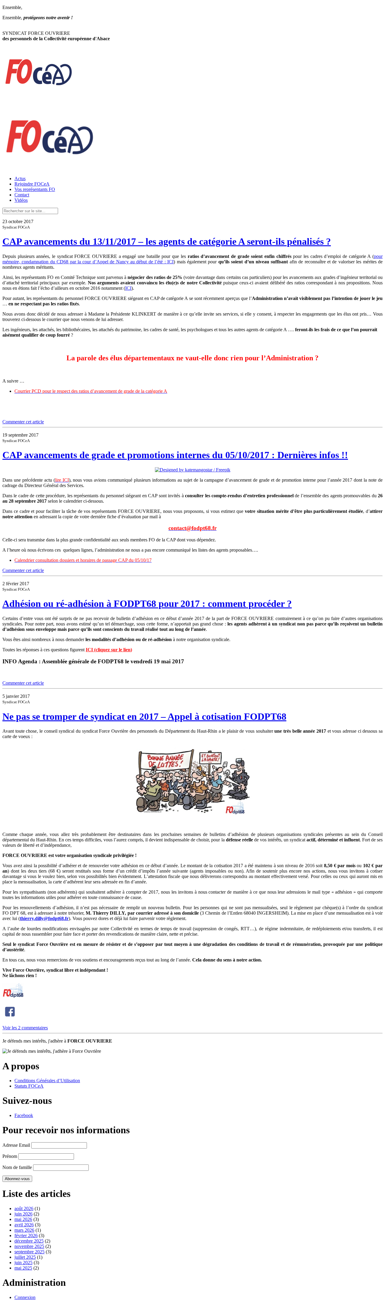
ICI (128, 288)
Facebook (23, 1115)
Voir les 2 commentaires (25, 1027)
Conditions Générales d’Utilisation (47, 1080)
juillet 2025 (25, 1257)
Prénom (9, 1156)
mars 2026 (24, 1230)
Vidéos (21, 200)
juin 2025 (23, 1262)
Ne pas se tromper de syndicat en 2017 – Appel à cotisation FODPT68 (144, 716)
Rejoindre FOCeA (32, 183)
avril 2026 (24, 1224)
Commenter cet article (23, 421)
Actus (20, 178)
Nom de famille (17, 1167)
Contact (21, 194)
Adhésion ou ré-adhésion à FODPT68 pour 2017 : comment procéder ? (147, 603)
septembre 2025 (29, 1251)
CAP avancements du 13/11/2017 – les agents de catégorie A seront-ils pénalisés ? (166, 241)
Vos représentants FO (34, 189)
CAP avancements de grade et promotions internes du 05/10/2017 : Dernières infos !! (175, 455)
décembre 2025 (29, 1240)
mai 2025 (23, 1267)
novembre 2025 (29, 1246)
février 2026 (26, 1235)
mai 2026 (23, 1219)
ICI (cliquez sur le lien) (109, 649)
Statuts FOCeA (29, 1086)
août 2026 (23, 1208)
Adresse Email (16, 1145)
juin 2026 (23, 1213)
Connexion (24, 1297)
